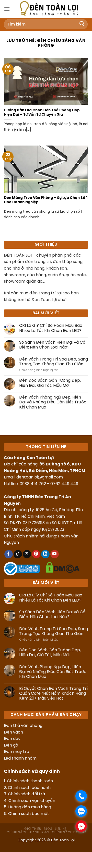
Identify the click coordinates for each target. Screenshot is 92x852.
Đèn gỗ (11, 745)
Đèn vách (13, 732)
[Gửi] (82, 24)
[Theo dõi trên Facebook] (8, 554)
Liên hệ (60, 829)
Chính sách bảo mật (28, 814)
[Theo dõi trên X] (27, 554)
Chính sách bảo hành (29, 788)
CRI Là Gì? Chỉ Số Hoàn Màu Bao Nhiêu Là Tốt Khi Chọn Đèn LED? (50, 328)
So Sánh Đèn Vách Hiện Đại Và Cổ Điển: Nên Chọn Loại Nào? (52, 345)
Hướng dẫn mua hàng (29, 807)
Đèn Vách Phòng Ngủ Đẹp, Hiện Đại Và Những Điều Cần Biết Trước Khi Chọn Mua (52, 402)
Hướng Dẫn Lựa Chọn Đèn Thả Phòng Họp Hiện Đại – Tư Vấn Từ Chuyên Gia (42, 113)
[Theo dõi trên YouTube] (54, 554)
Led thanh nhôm (20, 758)
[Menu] (7, 9)
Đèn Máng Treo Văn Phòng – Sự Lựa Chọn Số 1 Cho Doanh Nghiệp (45, 200)
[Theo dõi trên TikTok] (18, 554)
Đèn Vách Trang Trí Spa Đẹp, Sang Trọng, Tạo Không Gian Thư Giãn (53, 361)
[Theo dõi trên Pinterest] (36, 554)
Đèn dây (12, 739)
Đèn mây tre (16, 752)
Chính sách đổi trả (26, 794)
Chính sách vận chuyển (31, 801)
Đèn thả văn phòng (23, 726)
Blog (48, 829)
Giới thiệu (32, 829)
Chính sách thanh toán (30, 781)
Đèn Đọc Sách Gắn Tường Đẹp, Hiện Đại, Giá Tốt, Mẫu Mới (50, 383)
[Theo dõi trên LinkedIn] (45, 554)
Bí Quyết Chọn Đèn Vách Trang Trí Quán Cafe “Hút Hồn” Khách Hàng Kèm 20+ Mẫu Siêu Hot (53, 694)
